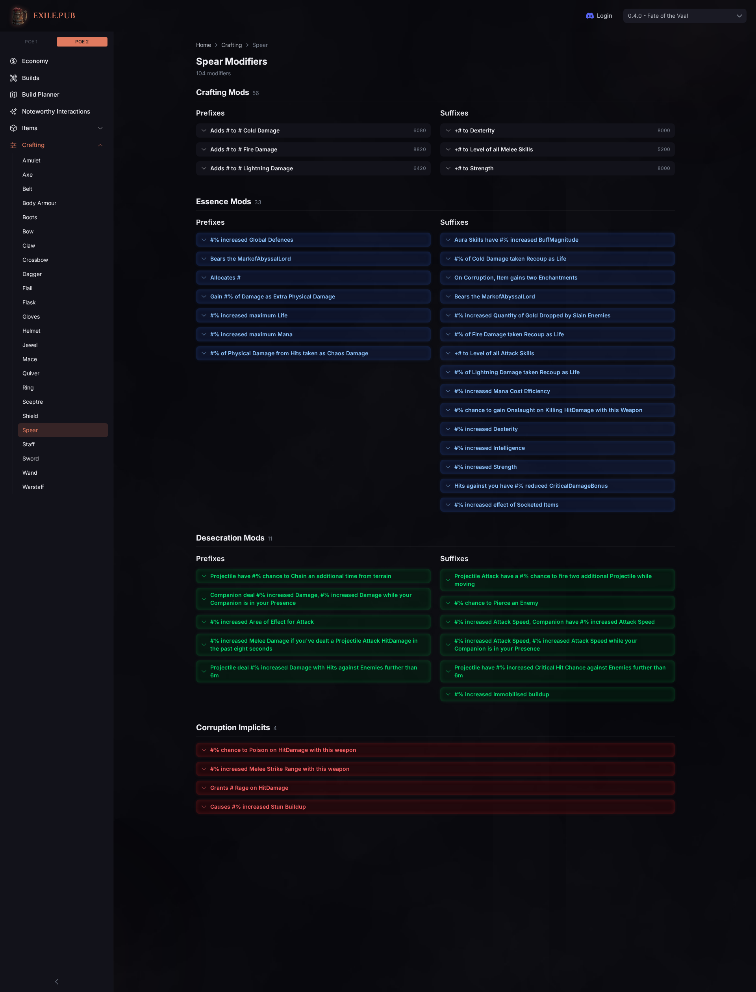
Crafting (231, 44)
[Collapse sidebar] (56, 982)
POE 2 (82, 42)
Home (203, 44)
